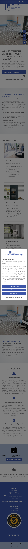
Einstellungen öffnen (14, 286)
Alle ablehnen (14, 290)
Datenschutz (10, 297)
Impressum (18, 297)
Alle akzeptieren (14, 293)
